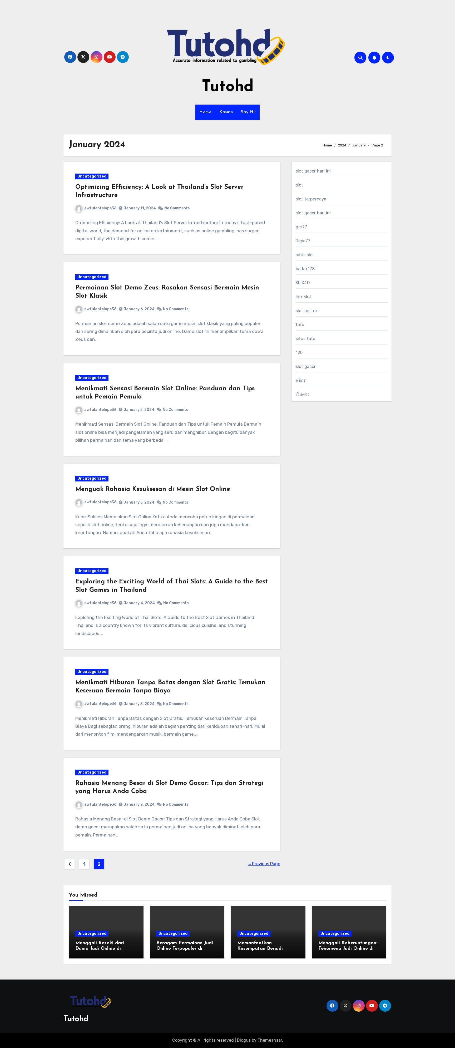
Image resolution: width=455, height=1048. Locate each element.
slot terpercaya (311, 198)
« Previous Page (264, 863)
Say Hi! (248, 112)
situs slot (305, 254)
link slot (303, 296)
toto (300, 324)
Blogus (244, 1040)
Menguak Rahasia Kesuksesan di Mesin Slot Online (152, 489)
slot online (306, 310)
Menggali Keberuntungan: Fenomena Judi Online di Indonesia (347, 949)
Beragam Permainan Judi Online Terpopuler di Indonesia (184, 949)
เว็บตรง (302, 394)
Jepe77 (303, 240)
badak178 (305, 268)
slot (299, 185)
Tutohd (228, 87)
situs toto (305, 338)
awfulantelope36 (100, 208)
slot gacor (306, 366)
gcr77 (301, 226)
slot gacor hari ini (313, 171)
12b (299, 352)
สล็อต (301, 380)
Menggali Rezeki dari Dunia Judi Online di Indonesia (99, 949)
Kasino (226, 112)
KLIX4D (303, 282)
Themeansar (270, 1040)
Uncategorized (91, 176)
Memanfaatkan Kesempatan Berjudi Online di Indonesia (260, 949)
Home (205, 112)
